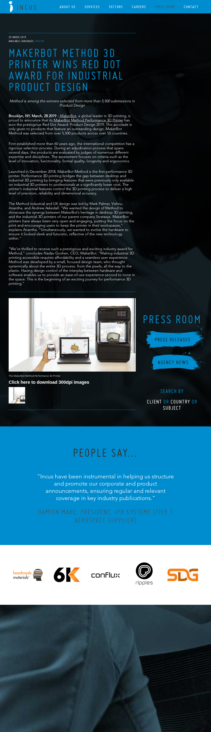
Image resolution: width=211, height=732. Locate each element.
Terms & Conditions (113, 706)
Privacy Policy (94, 706)
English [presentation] (39, 41)
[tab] (39, 41)
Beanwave (126, 709)
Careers (139, 7)
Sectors (116, 7)
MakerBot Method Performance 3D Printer (88, 120)
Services (92, 7)
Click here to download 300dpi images (49, 382)
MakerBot (67, 115)
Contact (191, 7)
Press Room (165, 7)
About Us (68, 7)
